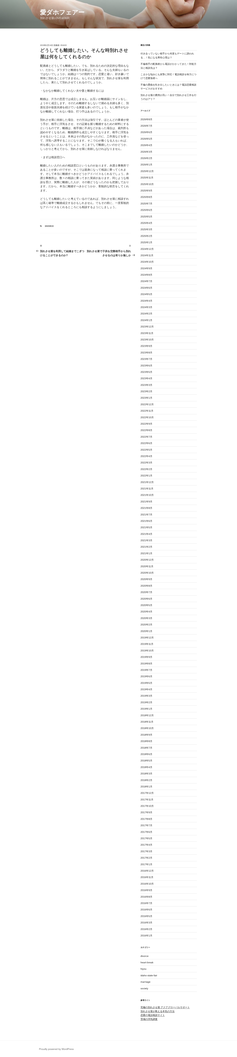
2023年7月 (146, 359)
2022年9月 (146, 423)
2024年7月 (146, 281)
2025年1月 (146, 242)
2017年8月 (146, 819)
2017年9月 (146, 812)
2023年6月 (146, 365)
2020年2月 (146, 624)
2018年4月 (146, 767)
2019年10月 (147, 650)
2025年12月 (147, 171)
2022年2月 (146, 469)
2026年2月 (146, 158)
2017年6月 (146, 832)
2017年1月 (146, 864)
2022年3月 (146, 462)
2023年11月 (147, 333)
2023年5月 (146, 372)
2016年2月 (146, 929)
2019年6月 (146, 676)
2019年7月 (146, 670)
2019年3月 (146, 695)
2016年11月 (147, 877)
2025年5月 (146, 216)
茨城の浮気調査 (149, 1019)
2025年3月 (146, 229)
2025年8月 (146, 197)
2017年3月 (146, 851)
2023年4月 (146, 378)
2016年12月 (147, 870)
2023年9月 (146, 346)
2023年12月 (147, 326)
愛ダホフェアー (62, 12)
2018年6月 (146, 754)
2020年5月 (146, 605)
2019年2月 (146, 702)
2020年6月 (146, 598)
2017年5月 (146, 838)
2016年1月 (146, 935)
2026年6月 (146, 132)
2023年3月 (146, 385)
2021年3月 (146, 540)
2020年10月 (147, 572)
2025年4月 (146, 223)
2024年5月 (146, 294)
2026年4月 (146, 145)
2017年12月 (147, 793)
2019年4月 (146, 689)
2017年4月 (146, 844)
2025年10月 (147, 184)
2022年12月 (147, 404)
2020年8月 (146, 585)
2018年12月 (147, 715)
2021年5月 (146, 527)
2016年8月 (146, 896)
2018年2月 (146, 780)
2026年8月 (146, 119)
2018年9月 (146, 734)
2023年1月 (146, 397)
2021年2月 (146, 546)
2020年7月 (146, 592)
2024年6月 (146, 287)
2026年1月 (146, 164)
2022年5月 (146, 449)
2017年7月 (146, 825)
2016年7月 (146, 903)
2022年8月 (146, 430)
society (144, 988)
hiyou (143, 968)
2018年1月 (146, 786)
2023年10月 (147, 339)
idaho (64, 45)
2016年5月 (146, 916)
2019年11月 (147, 644)
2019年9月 (146, 657)
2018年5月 (146, 760)
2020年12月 (147, 559)
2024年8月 (146, 274)
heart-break (147, 962)
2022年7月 (146, 436)
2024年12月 (147, 249)
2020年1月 (146, 631)
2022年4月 (146, 456)
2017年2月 (146, 857)
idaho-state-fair (149, 975)
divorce (49, 226)
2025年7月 (146, 203)
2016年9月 (146, 890)
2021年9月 (146, 501)
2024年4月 (146, 300)
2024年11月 (147, 255)
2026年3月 (146, 151)
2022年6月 (146, 443)
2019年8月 (146, 663)
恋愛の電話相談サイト (153, 1015)
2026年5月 (146, 138)
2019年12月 (147, 637)
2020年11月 (147, 566)
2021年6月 (146, 521)
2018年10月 (147, 728)
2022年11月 (147, 410)
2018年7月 (146, 747)
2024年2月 (146, 313)
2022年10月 (147, 417)
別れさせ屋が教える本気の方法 (158, 1011)
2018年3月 (146, 773)
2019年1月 (146, 708)
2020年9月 (146, 579)
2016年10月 (147, 883)
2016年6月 (146, 909)
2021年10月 (147, 495)
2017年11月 (147, 799)
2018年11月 (147, 721)
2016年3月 (146, 922)
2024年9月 (146, 268)
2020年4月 (146, 611)
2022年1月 (146, 475)
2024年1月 (146, 320)
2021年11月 (147, 488)
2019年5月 (146, 683)
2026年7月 (146, 125)
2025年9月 (146, 190)
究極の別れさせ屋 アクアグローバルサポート (165, 1007)
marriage (145, 981)
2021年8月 (146, 508)
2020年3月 (146, 618)
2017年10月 (147, 806)
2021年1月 (146, 553)
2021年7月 (146, 514)
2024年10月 (147, 261)
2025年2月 (146, 236)
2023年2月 (146, 391)
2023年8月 (146, 352)
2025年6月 (146, 210)
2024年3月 (146, 307)
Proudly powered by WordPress (56, 1049)
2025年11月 (147, 177)
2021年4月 (146, 534)
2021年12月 (147, 482)
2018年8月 (146, 741)
